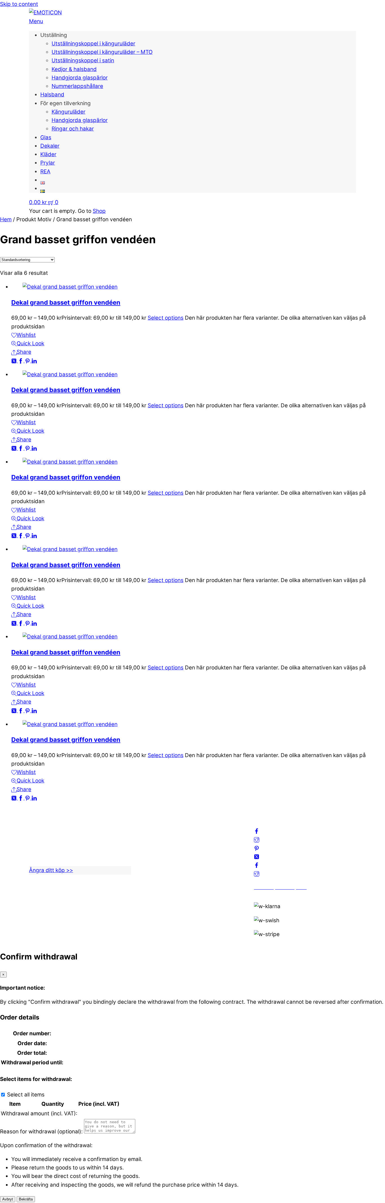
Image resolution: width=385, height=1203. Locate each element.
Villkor (148, 851)
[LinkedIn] (34, 360)
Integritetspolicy (161, 842)
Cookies (151, 859)
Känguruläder (68, 112)
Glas (45, 137)
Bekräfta (26, 1199)
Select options (165, 318)
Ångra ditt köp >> (51, 870)
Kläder (48, 154)
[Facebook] (21, 360)
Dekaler (49, 146)
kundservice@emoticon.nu (62, 825)
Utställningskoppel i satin (83, 60)
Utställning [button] (53, 35)
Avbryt (7, 1199)
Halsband (52, 94)
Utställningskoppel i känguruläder (93, 43)
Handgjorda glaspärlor (80, 77)
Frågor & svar (158, 868)
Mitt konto (154, 834)
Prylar (47, 163)
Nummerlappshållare (77, 86)
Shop (99, 211)
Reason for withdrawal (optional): (41, 1131)
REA (45, 171)
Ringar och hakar (73, 128)
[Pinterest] (28, 360)
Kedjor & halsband (74, 69)
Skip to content (19, 4)
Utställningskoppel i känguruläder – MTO (102, 52)
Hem (6, 219)
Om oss (150, 825)
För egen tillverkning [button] (65, 103)
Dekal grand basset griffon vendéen (65, 302)
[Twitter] (14, 360)
